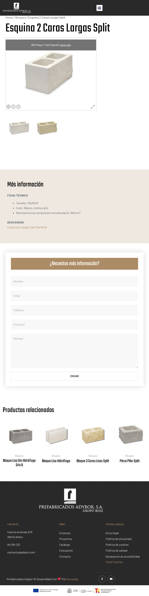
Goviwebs (72, 579)
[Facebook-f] (102, 579)
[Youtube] (111, 579)
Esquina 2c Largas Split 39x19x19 (27, 227)
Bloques (20, 17)
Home (9, 17)
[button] (99, 8)
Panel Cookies (114, 562)
